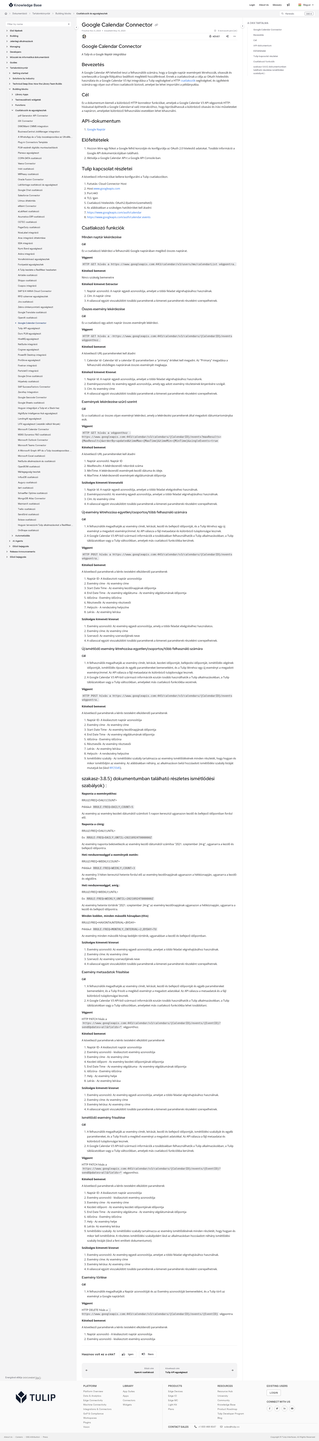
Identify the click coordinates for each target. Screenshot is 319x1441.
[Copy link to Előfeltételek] (114, 140)
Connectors (129, 1400)
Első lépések (16, 30)
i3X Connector (25, 121)
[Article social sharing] (227, 36)
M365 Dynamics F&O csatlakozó (34, 434)
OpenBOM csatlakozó (29, 466)
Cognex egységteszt (28, 349)
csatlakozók (188, 80)
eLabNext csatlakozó (28, 211)
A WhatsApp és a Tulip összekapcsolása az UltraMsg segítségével (45, 137)
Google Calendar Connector (32, 323)
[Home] (25, 5)
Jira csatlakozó (25, 302)
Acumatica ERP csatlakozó (31, 216)
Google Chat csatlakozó (30, 190)
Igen (131, 1354)
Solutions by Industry (23, 78)
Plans (171, 1409)
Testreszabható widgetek (28, 100)
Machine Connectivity (94, 1404)
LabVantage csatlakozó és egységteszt (38, 185)
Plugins (87, 1422)
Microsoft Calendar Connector (33, 429)
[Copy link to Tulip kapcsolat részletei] (137, 169)
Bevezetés (258, 35)
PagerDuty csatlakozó (29, 227)
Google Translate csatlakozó (32, 312)
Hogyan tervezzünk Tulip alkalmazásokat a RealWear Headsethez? (45, 525)
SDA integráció (25, 243)
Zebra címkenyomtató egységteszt (35, 307)
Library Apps (21, 94)
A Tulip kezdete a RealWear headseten (37, 270)
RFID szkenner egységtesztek (33, 296)
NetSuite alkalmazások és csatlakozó (36, 461)
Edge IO (172, 1395)
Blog (219, 1418)
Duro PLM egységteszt (29, 333)
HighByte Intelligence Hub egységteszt (37, 413)
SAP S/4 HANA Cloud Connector (35, 291)
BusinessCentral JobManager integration (39, 131)
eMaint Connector (27, 206)
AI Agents (18, 541)
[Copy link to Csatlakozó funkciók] (129, 228)
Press (45, 1437)
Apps (126, 1395)
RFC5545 (114, 768)
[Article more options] (234, 36)
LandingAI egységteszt (29, 418)
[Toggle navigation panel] (76, 27)
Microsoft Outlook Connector (33, 440)
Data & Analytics (92, 1395)
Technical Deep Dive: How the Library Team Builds (37, 84)
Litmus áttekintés (27, 201)
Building (14, 36)
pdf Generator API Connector (33, 115)
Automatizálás (22, 535)
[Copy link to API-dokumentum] (125, 121)
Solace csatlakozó (27, 519)
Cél (255, 40)
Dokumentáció (19, 13)
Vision (86, 1427)
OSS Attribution (33, 1437)
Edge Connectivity (93, 1400)
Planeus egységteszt (28, 153)
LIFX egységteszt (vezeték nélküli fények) (39, 424)
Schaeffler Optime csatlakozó (33, 493)
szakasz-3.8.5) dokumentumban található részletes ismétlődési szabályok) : (269, 70)
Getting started (20, 73)
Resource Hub (225, 1391)
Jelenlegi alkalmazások (21, 41)
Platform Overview (93, 1391)
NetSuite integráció (28, 344)
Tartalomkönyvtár (41, 13)
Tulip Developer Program (230, 1413)
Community (223, 1400)
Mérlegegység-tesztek (29, 472)
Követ (216, 36)
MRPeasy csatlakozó (28, 174)
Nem (151, 1354)
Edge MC (173, 1400)
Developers (15, 52)
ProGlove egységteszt (29, 360)
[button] (297, 13)
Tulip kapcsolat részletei (265, 56)
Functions (20, 105)
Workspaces (90, 1418)
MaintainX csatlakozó (29, 504)
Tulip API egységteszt (29, 328)
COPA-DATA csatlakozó (30, 158)
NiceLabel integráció (28, 232)
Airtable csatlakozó (27, 275)
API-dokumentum (262, 45)
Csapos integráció (27, 286)
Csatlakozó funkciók (264, 61)
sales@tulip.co (231, 1426)
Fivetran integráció (27, 365)
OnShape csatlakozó (28, 530)
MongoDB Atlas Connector (32, 498)
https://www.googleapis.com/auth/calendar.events (119, 217)
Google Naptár (96, 129)
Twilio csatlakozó (26, 509)
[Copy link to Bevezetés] (109, 64)
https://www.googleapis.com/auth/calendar (114, 212)
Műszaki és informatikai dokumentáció (29, 57)
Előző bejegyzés (21, 546)
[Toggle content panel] (243, 26)
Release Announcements (22, 551)
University (222, 1395)
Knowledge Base (226, 1404)
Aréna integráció (26, 254)
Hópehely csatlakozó (28, 381)
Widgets (127, 1404)
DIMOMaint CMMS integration (33, 126)
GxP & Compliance (93, 1413)
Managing (15, 46)
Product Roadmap (227, 1409)
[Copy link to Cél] (94, 95)
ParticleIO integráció (28, 371)
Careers (19, 1437)
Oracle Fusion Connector (31, 179)
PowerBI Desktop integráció (32, 355)
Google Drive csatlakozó (30, 376)
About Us (8, 1437)
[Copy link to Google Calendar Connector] (147, 46)
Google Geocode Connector (32, 397)
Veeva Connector (27, 163)
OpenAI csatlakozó (27, 317)
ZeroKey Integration (28, 392)
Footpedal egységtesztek (31, 264)
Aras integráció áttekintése (31, 238)
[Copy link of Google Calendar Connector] (156, 25)
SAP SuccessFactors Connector (34, 387)
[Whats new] (288, 5)
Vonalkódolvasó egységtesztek (34, 259)
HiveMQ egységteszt (28, 339)
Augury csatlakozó (27, 482)
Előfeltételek (259, 51)
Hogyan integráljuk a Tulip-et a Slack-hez (38, 408)
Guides (13, 62)
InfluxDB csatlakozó (28, 477)
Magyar (307, 5)
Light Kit (172, 1404)
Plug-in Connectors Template (33, 142)
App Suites (129, 1391)
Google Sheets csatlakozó (31, 403)
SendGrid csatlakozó (28, 514)
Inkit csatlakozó (26, 169)
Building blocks (63, 13)
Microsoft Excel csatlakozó (31, 456)
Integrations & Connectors (97, 1409)
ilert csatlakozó (25, 488)
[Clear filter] (68, 24)
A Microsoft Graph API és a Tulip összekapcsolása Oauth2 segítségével (45, 450)
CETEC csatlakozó (27, 222)
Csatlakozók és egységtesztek (92, 13)
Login (274, 1392)
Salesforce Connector (29, 195)
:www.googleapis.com (106, 188)
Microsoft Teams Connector (32, 445)
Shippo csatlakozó (27, 280)
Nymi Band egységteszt (30, 248)
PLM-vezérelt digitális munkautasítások (38, 147)
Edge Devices (175, 1391)
